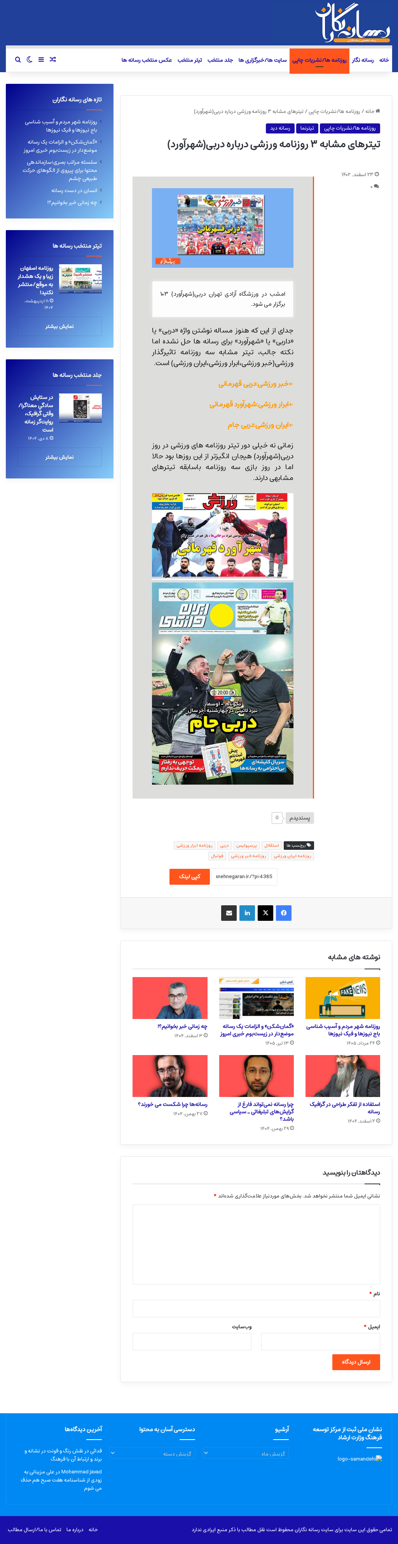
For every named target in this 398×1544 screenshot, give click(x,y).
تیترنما (307, 128)
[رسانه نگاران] (331, 22)
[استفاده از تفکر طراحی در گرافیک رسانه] (342, 1076)
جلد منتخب (220, 60)
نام (374, 1293)
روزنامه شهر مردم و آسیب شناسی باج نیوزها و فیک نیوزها (343, 1030)
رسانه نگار (363, 60)
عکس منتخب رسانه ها (147, 60)
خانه (384, 60)
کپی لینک (189, 876)
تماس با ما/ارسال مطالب (34, 1529)
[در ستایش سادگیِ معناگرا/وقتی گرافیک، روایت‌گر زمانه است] (80, 408)
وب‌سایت (241, 1326)
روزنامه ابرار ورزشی (194, 845)
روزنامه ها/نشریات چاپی (319, 60)
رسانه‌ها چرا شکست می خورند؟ (173, 1104)
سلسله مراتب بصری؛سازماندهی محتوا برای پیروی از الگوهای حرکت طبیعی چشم (60, 170)
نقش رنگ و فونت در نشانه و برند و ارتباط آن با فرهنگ (63, 1455)
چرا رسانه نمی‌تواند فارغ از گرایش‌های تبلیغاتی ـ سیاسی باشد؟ (262, 1112)
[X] (265, 913)
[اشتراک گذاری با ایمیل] (229, 913)
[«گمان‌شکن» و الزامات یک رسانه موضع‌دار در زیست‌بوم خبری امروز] (256, 998)
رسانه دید (280, 128)
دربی (224, 845)
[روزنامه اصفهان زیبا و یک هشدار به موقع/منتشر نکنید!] (80, 278)
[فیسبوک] (284, 913)
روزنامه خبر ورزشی (248, 856)
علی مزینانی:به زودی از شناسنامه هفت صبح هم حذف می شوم (61, 1480)
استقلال (271, 845)
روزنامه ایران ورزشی (292, 856)
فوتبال (217, 856)
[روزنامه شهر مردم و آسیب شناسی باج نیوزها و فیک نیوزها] (342, 998)
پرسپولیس (246, 845)
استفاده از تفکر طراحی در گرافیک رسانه (345, 1108)
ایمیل (371, 1326)
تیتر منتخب (190, 60)
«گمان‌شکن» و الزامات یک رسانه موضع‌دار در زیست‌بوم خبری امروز (257, 1030)
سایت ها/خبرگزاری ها (263, 60)
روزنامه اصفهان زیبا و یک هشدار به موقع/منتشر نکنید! (35, 280)
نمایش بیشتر (59, 326)
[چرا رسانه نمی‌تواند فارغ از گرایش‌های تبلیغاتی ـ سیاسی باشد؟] (256, 1076)
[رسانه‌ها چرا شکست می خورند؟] (170, 1076)
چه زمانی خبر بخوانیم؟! (182, 1026)
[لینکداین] (247, 913)
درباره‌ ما (75, 1529)
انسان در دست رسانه (74, 190)
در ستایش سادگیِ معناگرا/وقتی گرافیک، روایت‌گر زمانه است (35, 414)
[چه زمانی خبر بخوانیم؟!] (170, 998)
